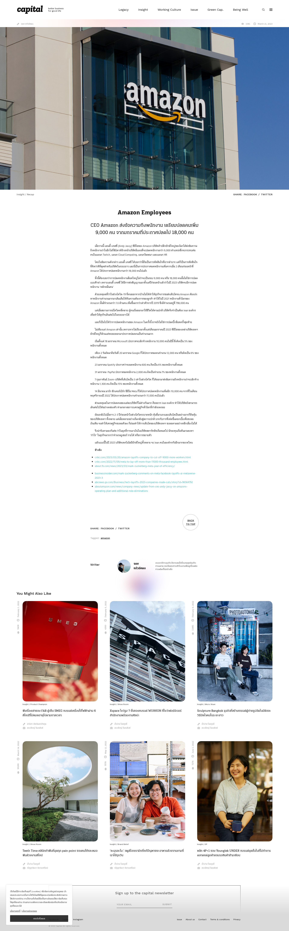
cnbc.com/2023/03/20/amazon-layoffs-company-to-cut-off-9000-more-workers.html (143, 457)
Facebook (250, 194)
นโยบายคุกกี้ (15, 911)
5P (206, 844)
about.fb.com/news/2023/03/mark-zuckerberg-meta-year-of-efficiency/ (135, 466)
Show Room (123, 704)
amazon (105, 538)
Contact (202, 919)
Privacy (236, 919)
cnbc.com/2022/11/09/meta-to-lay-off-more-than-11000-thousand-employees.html (141, 462)
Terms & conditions (220, 919)
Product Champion (38, 704)
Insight (25, 704)
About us (190, 919)
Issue (179, 919)
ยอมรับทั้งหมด (39, 918)
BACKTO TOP (190, 522)
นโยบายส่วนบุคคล (29, 911)
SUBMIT (167, 904)
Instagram (78, 919)
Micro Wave (210, 704)
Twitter (266, 194)
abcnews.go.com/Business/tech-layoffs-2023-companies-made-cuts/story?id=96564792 (144, 482)
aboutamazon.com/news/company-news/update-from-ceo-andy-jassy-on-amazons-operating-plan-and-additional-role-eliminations (141, 488)
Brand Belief (123, 844)
